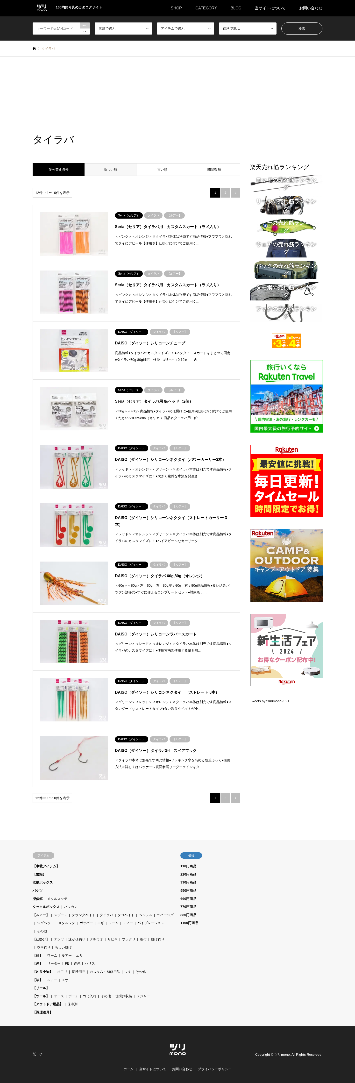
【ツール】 (41, 996)
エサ (79, 955)
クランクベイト (83, 915)
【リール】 (41, 988)
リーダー (54, 963)
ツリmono (282, 1054)
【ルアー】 (41, 915)
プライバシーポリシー (215, 1069)
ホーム (128, 1069)
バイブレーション (150, 923)
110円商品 (188, 866)
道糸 (77, 963)
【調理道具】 (43, 1012)
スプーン (60, 915)
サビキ (112, 939)
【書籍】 (39, 874)
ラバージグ (165, 915)
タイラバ (106, 915)
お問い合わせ (310, 8)
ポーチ (73, 996)
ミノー (128, 923)
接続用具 (78, 972)
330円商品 (188, 882)
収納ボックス (43, 882)
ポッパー (86, 923)
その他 (42, 931)
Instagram (40, 1054)
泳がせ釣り (76, 939)
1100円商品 (189, 923)
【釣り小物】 (43, 972)
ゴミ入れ (89, 996)
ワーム (113, 923)
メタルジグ (66, 923)
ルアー (67, 955)
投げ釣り (157, 939)
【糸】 (38, 963)
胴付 (143, 939)
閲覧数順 (214, 169)
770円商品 (188, 907)
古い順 (162, 169)
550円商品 (188, 890)
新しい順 (110, 169)
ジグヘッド (45, 923)
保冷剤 (72, 1004)
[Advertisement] (177, 93)
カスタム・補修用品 (105, 972)
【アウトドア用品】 (48, 1004)
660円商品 (188, 899)
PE (67, 963)
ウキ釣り (43, 947)
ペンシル (145, 915)
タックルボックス (46, 907)
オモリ (62, 972)
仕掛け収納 (123, 996)
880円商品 (188, 915)
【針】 (38, 955)
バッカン (71, 907)
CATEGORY (206, 8)
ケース (59, 996)
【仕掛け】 (41, 939)
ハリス (90, 963)
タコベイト (126, 915)
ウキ (127, 972)
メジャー (143, 996)
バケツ (38, 890)
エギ (100, 923)
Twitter (34, 1054)
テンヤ (59, 939)
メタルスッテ (57, 899)
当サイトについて (270, 8)
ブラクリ (128, 939)
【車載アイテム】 (46, 866)
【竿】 (38, 980)
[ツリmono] (178, 1057)
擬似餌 (38, 899)
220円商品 (188, 874)
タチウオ (96, 939)
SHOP (176, 8)
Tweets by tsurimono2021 (269, 701)
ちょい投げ (63, 947)
